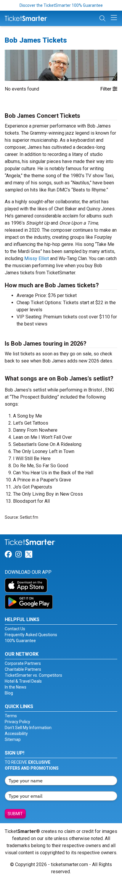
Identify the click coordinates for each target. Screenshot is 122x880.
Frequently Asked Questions (31, 634)
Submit (15, 813)
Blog (9, 693)
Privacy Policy (17, 721)
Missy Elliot (36, 258)
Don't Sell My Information (28, 727)
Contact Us (15, 628)
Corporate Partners (23, 663)
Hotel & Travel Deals (23, 681)
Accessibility (16, 733)
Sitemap (13, 739)
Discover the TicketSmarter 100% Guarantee (61, 5)
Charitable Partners (23, 669)
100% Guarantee (20, 640)
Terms (11, 715)
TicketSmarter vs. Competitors (33, 675)
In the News (15, 687)
